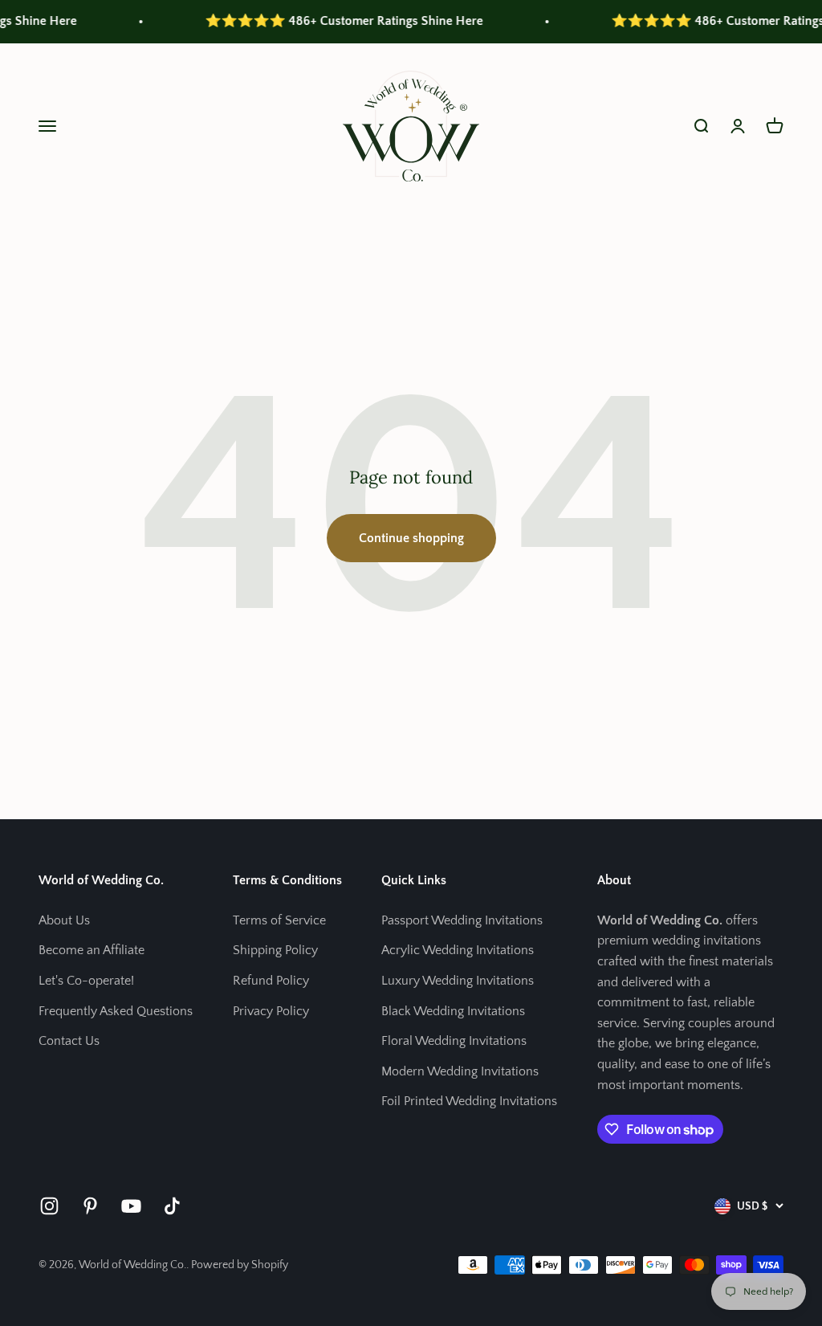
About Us (64, 920)
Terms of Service (279, 920)
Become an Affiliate (91, 950)
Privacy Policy (271, 1011)
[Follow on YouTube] (131, 1206)
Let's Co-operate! (86, 980)
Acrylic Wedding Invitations (457, 950)
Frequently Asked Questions (116, 1011)
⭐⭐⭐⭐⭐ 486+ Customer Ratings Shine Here (327, 21)
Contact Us (69, 1041)
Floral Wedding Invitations (454, 1041)
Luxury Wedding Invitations (457, 980)
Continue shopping (411, 538)
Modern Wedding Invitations (460, 1071)
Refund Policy (271, 980)
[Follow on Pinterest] (90, 1206)
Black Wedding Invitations (453, 1011)
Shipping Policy (275, 950)
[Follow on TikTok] (172, 1206)
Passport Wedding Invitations (462, 920)
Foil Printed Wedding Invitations (469, 1101)
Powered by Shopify (239, 1265)
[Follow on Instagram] (49, 1206)
